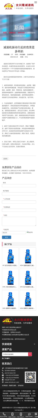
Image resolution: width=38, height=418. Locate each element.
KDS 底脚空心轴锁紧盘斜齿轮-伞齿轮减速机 (10, 308)
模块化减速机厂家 (25, 393)
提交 (6, 237)
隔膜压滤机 (12, 385)
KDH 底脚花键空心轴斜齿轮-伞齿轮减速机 (27, 265)
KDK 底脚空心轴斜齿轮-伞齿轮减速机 (27, 308)
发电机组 (21, 385)
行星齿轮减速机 (26, 391)
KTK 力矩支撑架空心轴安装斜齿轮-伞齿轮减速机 (10, 287)
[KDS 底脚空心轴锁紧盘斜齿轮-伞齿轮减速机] (10, 298)
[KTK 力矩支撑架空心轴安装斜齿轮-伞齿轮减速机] (10, 277)
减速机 (5, 159)
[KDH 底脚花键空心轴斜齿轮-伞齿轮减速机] (27, 255)
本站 (26, 57)
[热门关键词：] (30, 354)
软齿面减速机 (14, 393)
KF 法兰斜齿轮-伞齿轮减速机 (10, 265)
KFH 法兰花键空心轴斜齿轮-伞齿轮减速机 (27, 287)
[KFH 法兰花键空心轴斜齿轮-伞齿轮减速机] (27, 277)
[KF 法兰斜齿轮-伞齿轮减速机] (10, 255)
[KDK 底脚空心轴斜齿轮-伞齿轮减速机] (27, 298)
